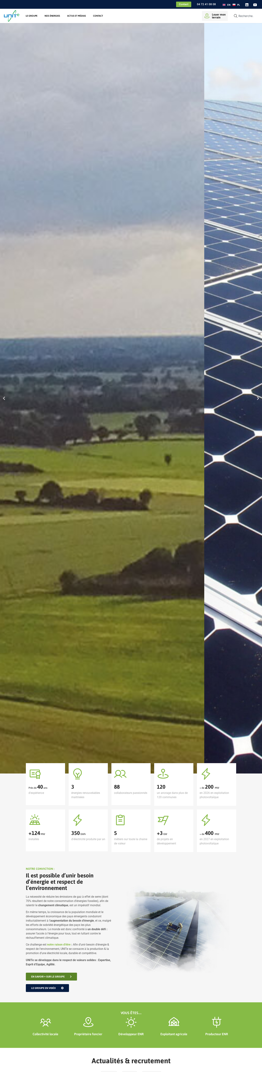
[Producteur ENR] (216, 1022)
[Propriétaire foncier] (88, 1022)
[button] (4, 398)
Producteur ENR (216, 1034)
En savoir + (36, 417)
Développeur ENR (131, 1034)
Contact (98, 15)
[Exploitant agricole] (174, 1022)
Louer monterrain (219, 16)
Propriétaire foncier (88, 1034)
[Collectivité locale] (45, 1022)
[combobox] (244, 16)
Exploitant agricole (173, 1034)
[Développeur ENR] (131, 1022)
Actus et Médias (76, 15)
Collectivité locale (45, 1034)
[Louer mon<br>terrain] (207, 16)
